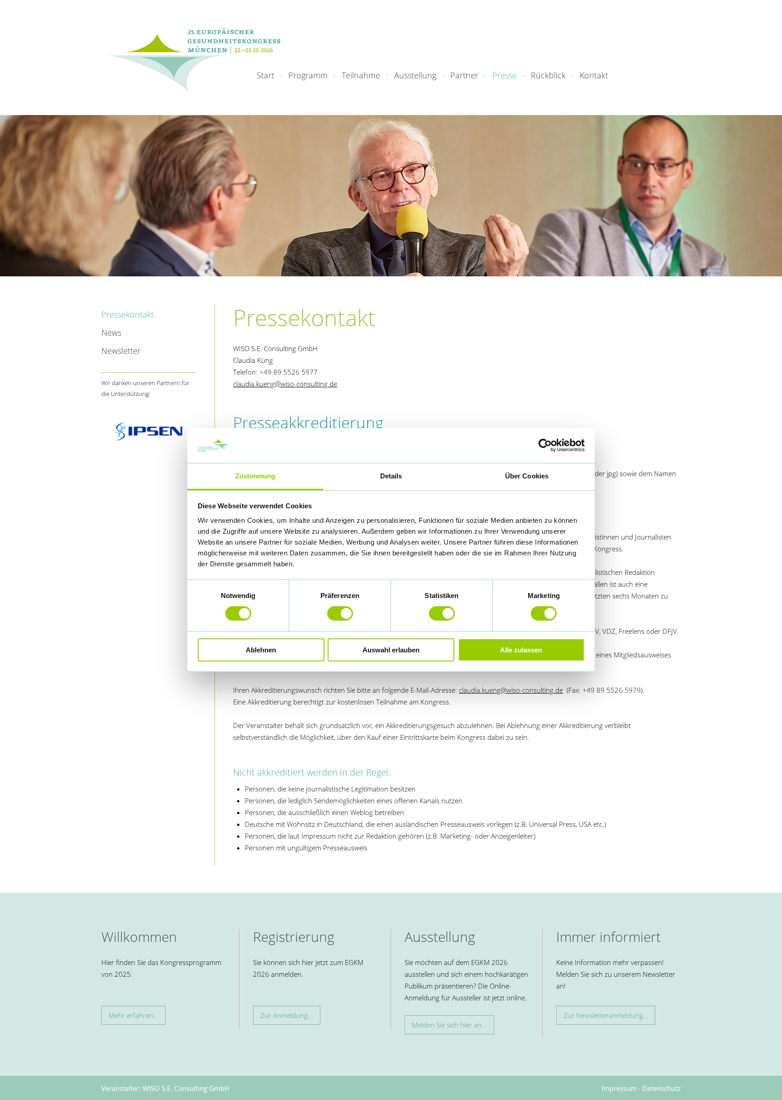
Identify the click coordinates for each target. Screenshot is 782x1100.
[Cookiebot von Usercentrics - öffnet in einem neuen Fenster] (545, 445)
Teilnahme (361, 75)
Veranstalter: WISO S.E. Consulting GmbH (165, 1088)
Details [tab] (391, 476)
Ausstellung (415, 75)
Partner (464, 75)
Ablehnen (261, 650)
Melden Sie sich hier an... (449, 1024)
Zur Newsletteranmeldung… (605, 1015)
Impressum (619, 1088)
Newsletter (121, 350)
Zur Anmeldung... (286, 1015)
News (111, 332)
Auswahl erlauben (391, 650)
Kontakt (594, 75)
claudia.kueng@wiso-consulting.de (285, 383)
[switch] (340, 613)
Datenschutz (661, 1088)
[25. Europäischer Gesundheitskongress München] (193, 59)
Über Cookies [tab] (526, 476)
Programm (308, 75)
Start (265, 75)
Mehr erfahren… (133, 1015)
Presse (504, 75)
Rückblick (548, 75)
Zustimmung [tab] (255, 476)
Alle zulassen (521, 650)
